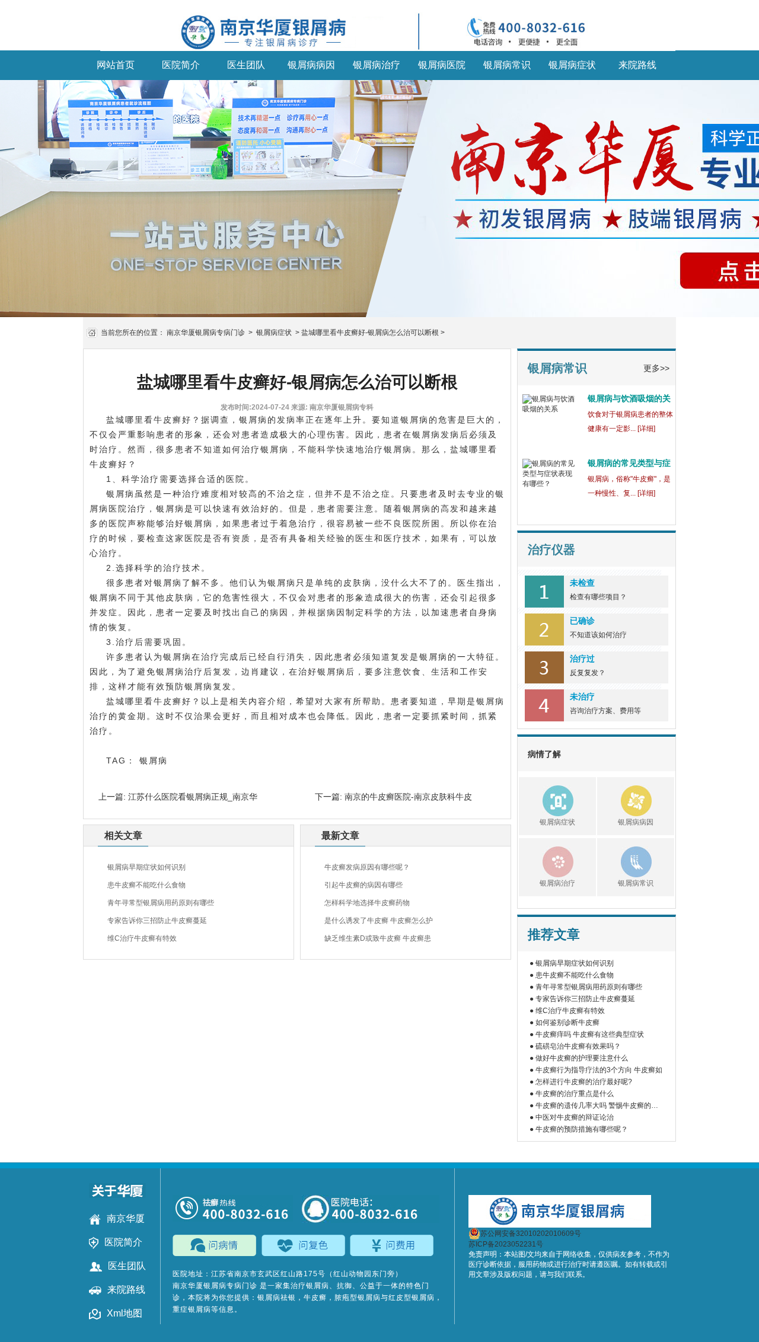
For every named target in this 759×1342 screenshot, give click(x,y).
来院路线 (637, 65)
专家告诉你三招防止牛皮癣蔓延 (157, 920)
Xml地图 (124, 1313)
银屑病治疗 (376, 65)
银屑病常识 (507, 65)
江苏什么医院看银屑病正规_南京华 (191, 796)
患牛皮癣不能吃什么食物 (146, 885)
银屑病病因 (311, 65)
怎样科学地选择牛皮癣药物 (367, 903)
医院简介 (181, 65)
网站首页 (116, 65)
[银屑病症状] (546, 799)
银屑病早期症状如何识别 (146, 867)
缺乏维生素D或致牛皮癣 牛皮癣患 (377, 938)
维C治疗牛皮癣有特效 (142, 938)
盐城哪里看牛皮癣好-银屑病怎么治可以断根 (370, 332)
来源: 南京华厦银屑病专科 (332, 407)
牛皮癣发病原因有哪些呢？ (367, 867)
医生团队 (246, 65)
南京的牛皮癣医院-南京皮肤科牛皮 (407, 796)
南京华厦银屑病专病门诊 (206, 332)
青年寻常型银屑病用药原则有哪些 (160, 903)
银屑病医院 (441, 65)
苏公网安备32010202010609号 (530, 1233)
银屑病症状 (572, 65)
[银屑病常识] (624, 860)
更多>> (656, 368)
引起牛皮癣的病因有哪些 (363, 885)
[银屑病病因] (624, 799)
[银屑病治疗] (546, 860)
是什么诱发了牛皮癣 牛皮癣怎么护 (378, 920)
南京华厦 (126, 1218)
